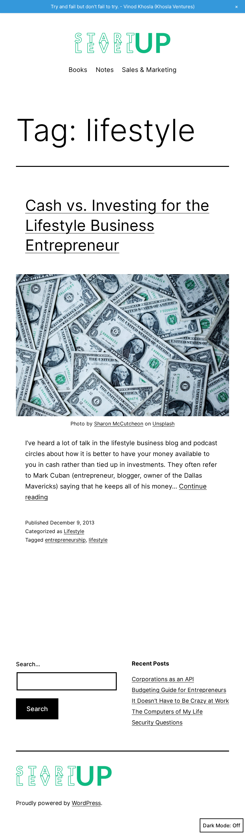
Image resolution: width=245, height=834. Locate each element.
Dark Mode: (217, 825)
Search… (28, 664)
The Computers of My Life (167, 711)
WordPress (86, 803)
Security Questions (157, 722)
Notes (105, 70)
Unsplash (163, 423)
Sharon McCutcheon (118, 423)
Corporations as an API (163, 679)
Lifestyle (74, 531)
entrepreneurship (65, 540)
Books (78, 70)
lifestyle (98, 540)
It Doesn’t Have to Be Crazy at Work (180, 700)
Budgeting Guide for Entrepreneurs (179, 690)
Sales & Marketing (149, 70)
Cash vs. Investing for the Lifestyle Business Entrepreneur (117, 225)
